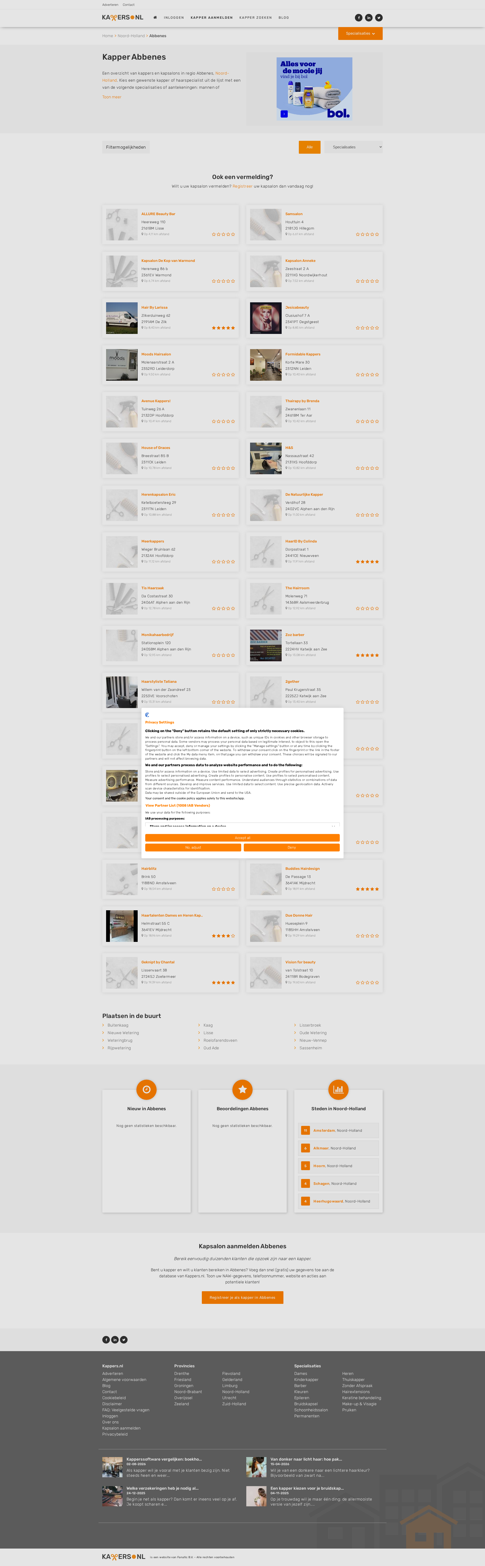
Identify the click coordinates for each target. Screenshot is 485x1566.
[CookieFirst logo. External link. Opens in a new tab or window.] (147, 715)
